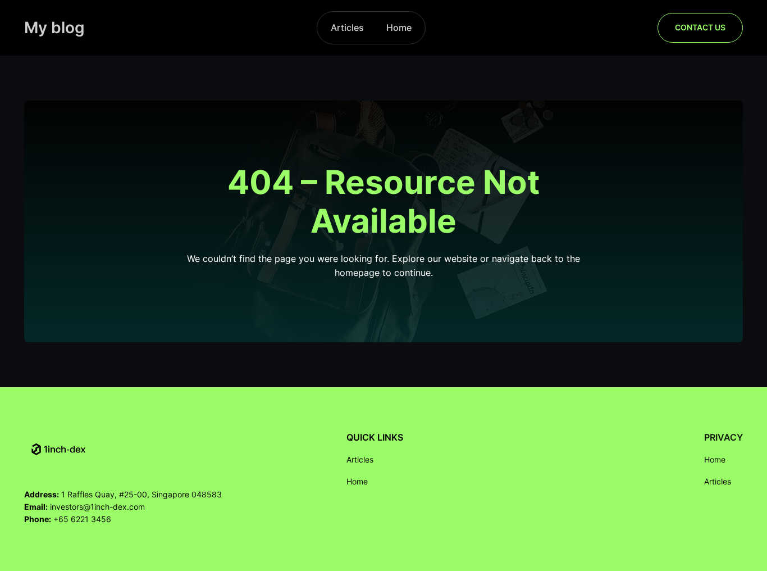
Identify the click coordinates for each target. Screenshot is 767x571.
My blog (54, 27)
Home (399, 27)
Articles (347, 27)
